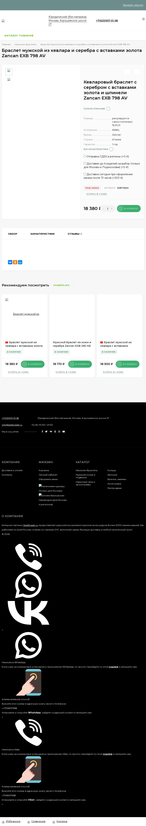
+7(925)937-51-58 (107, 20)
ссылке (113, 666)
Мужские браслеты (87, 470)
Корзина (44, 470)
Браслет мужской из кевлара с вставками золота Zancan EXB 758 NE (24, 346)
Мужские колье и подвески (85, 476)
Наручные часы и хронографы (85, 483)
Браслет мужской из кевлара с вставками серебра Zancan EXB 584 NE (119, 346)
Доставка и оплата (12, 470)
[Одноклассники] (15, 262)
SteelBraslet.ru (30, 525)
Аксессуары (114, 483)
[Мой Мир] (20, 262)
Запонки (112, 474)
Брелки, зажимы (117, 479)
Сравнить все (61, 285)
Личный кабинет (48, 474)
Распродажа (114, 488)
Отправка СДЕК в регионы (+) (107, 156)
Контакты (7, 474)
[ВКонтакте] (10, 262)
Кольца (112, 470)
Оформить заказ (48, 479)
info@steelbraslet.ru (12, 424)
